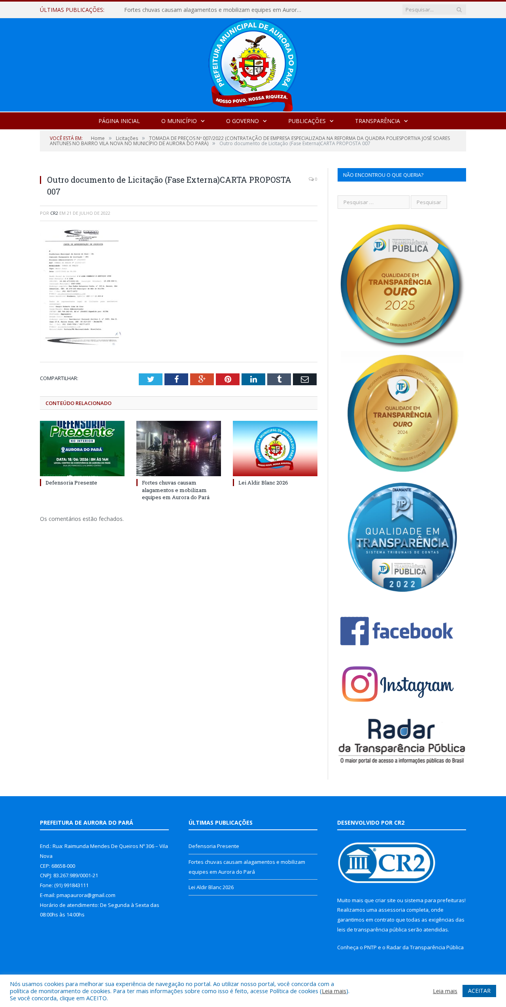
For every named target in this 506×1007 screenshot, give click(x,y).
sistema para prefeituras (434, 900)
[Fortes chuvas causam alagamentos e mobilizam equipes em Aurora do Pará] (178, 448)
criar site (385, 900)
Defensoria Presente (71, 482)
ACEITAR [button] (479, 990)
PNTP (370, 947)
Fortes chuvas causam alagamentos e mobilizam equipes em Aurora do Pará (215, 9)
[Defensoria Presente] (82, 448)
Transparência (377, 121)
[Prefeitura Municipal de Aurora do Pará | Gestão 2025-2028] (253, 63)
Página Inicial (119, 121)
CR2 (54, 213)
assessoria (391, 909)
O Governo (242, 121)
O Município (179, 121)
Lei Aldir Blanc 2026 (263, 482)
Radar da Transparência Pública (425, 947)
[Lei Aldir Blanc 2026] (275, 448)
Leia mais (334, 991)
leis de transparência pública (372, 929)
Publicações (307, 121)
